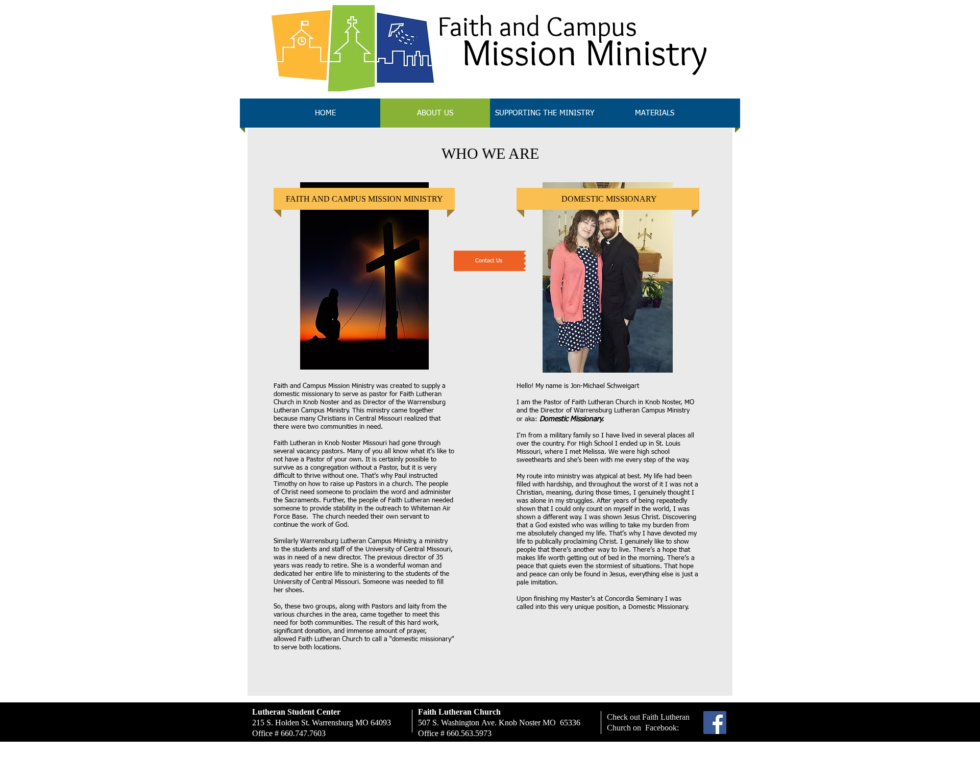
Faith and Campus (537, 26)
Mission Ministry (584, 52)
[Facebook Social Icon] (714, 722)
